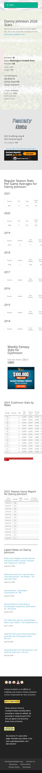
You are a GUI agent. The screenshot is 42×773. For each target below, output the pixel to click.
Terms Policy (25, 764)
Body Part (20, 499)
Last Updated (8, 499)
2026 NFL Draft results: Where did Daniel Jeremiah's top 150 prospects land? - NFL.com (20, 636)
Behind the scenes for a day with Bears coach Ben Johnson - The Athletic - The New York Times (19, 576)
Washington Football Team (14, 34)
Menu (11, 5)
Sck (19, 413)
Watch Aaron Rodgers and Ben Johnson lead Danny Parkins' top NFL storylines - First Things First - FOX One (19, 560)
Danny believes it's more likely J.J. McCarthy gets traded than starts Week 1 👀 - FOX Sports (20, 606)
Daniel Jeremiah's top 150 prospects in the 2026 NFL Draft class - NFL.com (20, 651)
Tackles (13, 413)
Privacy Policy (14, 767)
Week (7, 413)
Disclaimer (27, 767)
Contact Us (30, 761)
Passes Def (30, 413)
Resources (13, 764)
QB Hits (24, 413)
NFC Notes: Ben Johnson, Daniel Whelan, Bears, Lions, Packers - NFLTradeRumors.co (21, 621)
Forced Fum (37, 413)
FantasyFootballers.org (14, 761)
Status (26, 499)
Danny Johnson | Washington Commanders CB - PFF (15, 591)
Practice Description (34, 499)
